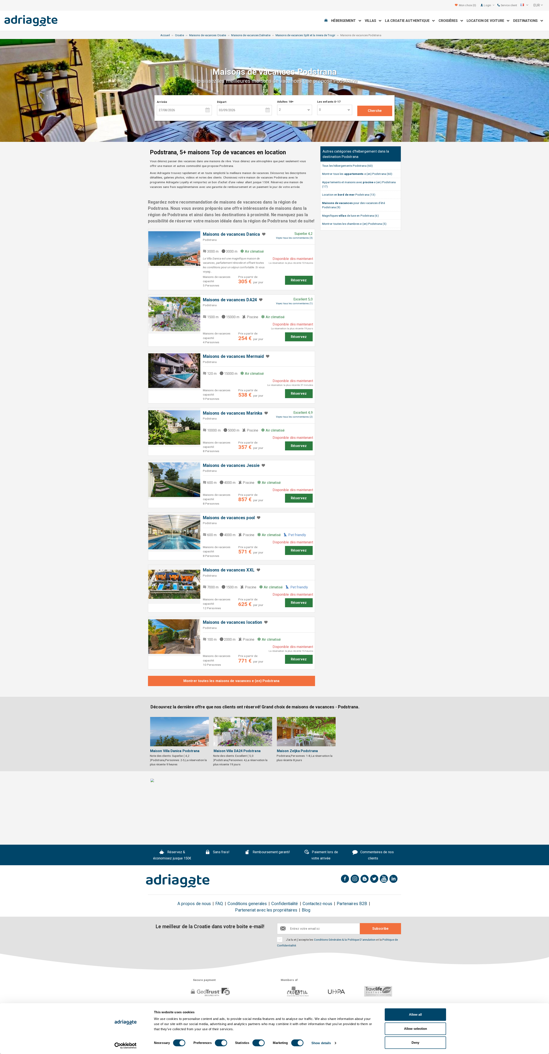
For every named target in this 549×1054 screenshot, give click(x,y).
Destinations (526, 21)
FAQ (219, 903)
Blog (306, 910)
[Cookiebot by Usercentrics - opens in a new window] (125, 1045)
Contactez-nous (317, 903)
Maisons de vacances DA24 (230, 299)
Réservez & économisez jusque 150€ (172, 855)
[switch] (221, 1042)
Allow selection (415, 1028)
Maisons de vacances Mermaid (233, 356)
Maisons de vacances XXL (229, 570)
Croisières (449, 21)
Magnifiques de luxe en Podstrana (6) (350, 215)
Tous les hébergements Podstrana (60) (347, 165)
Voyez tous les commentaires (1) (294, 303)
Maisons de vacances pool (229, 517)
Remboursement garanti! (271, 852)
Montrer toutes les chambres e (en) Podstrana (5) (354, 223)
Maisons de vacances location (232, 622)
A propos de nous (194, 903)
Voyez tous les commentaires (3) (294, 238)
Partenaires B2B (352, 903)
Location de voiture (487, 21)
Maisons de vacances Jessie (231, 465)
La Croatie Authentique (408, 21)
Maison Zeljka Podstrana (297, 751)
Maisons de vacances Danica (231, 234)
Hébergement (344, 21)
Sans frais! (220, 852)
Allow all (415, 1014)
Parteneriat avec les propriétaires (266, 910)
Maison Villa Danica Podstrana (174, 751)
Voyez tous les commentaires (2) (294, 416)
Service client (508, 5)
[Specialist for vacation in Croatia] (178, 881)
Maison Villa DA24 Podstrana (237, 751)
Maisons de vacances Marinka (232, 413)
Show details (321, 1043)
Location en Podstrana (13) (348, 194)
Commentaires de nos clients (376, 855)
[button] (524, 5)
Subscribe (380, 929)
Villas (372, 21)
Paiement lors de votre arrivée (324, 855)
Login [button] (488, 5)
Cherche (375, 111)
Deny (415, 1042)
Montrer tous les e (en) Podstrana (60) (357, 173)
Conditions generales (247, 903)
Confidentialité (284, 903)
